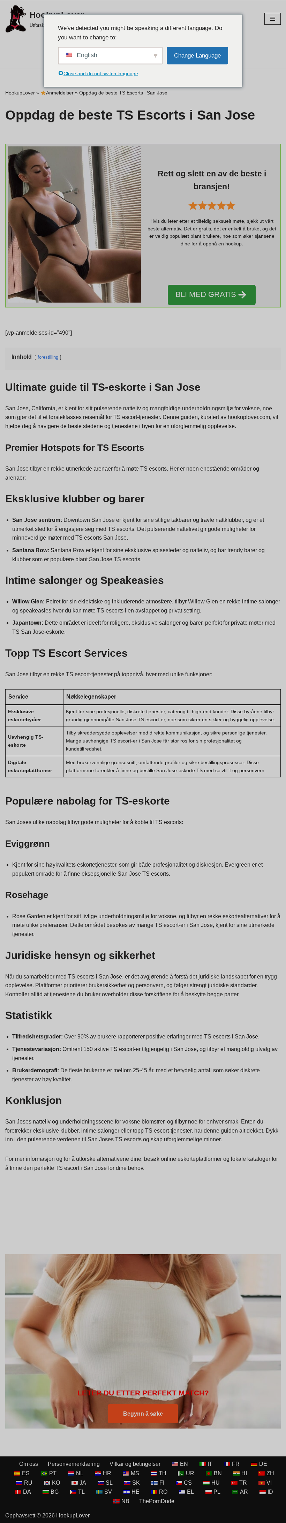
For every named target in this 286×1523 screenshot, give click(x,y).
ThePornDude (156, 1501)
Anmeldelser (60, 93)
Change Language (197, 55)
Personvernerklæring (74, 1464)
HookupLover (20, 93)
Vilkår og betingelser (135, 1464)
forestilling (48, 357)
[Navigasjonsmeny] (272, 19)
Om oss (28, 1464)
